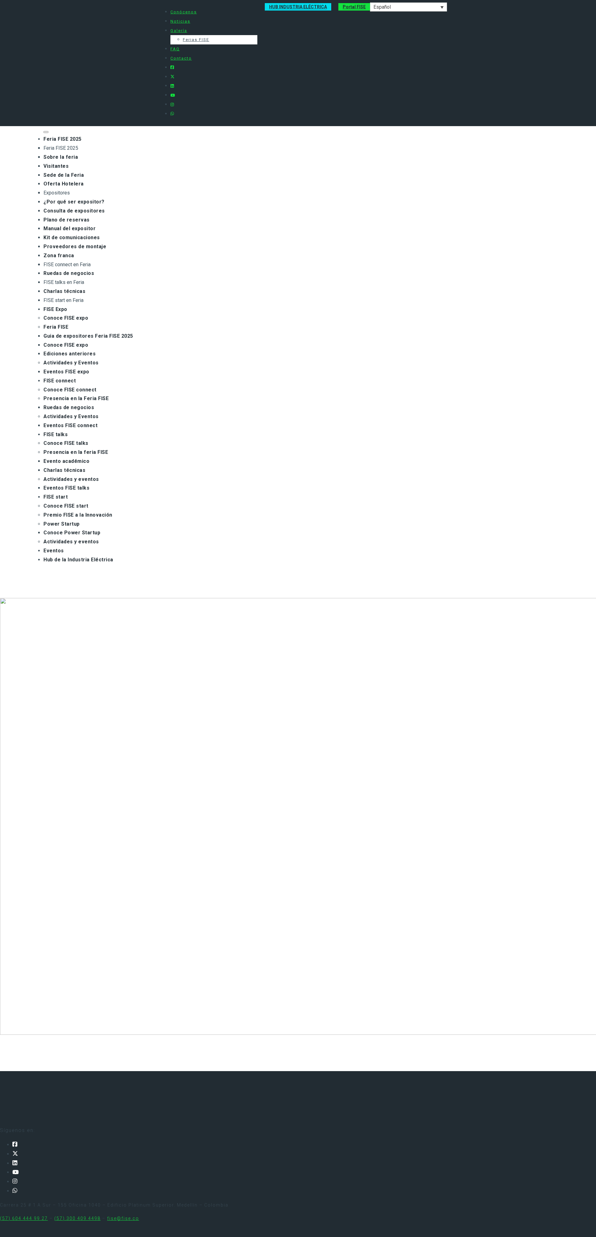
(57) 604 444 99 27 (24, 1218)
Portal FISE (354, 6)
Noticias (180, 21)
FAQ (175, 49)
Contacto (181, 58)
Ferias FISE (196, 39)
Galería (178, 30)
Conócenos (183, 12)
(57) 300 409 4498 (77, 1218)
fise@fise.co (123, 1218)
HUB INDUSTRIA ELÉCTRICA (298, 6)
